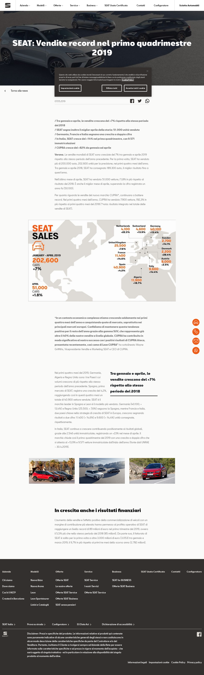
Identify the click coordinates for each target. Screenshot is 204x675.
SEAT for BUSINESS (121, 580)
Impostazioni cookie (70, 88)
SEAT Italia (7, 624)
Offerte (57, 5)
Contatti (141, 5)
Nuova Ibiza (37, 580)
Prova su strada (35, 624)
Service (74, 5)
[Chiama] (196, 331)
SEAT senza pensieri (66, 605)
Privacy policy (194, 662)
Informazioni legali (137, 662)
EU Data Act (83, 624)
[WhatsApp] (196, 350)
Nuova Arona (37, 586)
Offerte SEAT (62, 580)
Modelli (41, 5)
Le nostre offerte (64, 586)
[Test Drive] (196, 322)
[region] (103, 82)
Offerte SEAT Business (67, 598)
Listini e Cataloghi (40, 605)
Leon (33, 592)
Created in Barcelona (13, 598)
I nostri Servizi (91, 586)
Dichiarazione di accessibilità (114, 624)
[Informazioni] (196, 341)
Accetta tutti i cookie (135, 88)
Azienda (24, 5)
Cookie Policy (178, 662)
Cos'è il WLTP (9, 592)
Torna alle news (19, 90)
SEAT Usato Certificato (116, 5)
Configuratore (161, 5)
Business (91, 5)
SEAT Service (91, 580)
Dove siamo (8, 586)
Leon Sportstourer (40, 598)
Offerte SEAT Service (66, 592)
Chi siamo (7, 580)
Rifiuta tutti (111, 88)
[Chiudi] (147, 71)
